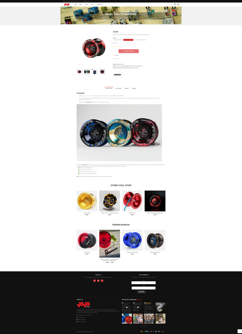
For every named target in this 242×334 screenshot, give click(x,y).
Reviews (134, 88)
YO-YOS (111, 18)
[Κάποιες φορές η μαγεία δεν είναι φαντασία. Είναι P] (127, 307)
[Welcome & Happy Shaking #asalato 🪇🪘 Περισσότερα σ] (160, 307)
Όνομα (143, 280)
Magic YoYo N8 (87, 213)
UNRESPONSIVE (120, 67)
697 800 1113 (83, 319)
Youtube (98, 280)
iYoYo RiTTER (87, 252)
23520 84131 (82, 317)
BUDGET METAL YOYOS (134, 67)
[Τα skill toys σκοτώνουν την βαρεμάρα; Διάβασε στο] (149, 319)
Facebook (94, 280)
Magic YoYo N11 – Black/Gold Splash (109, 213)
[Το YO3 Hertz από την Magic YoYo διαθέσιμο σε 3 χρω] (127, 319)
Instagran (102, 280)
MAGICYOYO (140, 66)
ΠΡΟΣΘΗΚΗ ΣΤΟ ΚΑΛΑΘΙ (129, 51)
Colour (114, 38)
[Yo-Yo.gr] (67, 5)
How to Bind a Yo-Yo (108, 176)
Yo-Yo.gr (83, 331)
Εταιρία (126, 88)
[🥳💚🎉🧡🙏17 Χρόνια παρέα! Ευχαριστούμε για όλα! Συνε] (149, 307)
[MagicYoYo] (117, 74)
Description (109, 88)
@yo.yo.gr (139, 299)
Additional (118, 88)
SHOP (107, 18)
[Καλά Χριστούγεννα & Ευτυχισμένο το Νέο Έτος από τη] (138, 319)
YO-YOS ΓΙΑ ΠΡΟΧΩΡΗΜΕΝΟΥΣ (121, 18)
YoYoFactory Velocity (155, 252)
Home (103, 18)
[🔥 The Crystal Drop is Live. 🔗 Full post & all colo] (138, 307)
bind (97, 102)
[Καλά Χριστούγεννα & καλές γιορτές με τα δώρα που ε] (160, 319)
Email (143, 285)
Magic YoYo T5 (87, 95)
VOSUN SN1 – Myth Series (132, 252)
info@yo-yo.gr (87, 1)
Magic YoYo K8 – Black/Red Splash (155, 213)
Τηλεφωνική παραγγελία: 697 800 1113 (73, 1)
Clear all (115, 42)
